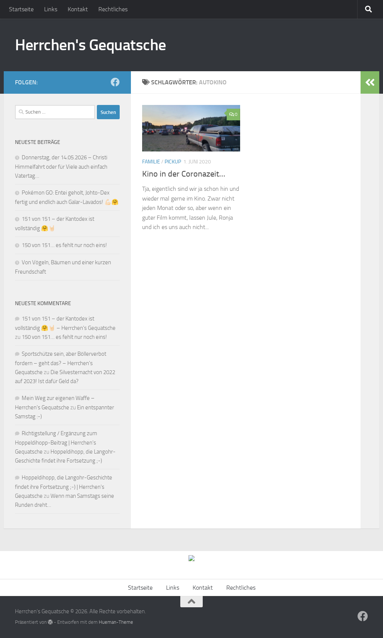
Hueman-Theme (116, 622)
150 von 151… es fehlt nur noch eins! (64, 245)
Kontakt (78, 9)
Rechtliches (113, 9)
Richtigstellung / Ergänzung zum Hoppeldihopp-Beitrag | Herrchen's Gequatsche (56, 442)
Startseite (21, 9)
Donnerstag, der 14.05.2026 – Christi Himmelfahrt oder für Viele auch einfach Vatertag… (61, 166)
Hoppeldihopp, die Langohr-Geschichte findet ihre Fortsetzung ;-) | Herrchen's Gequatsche (63, 486)
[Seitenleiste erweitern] (370, 82)
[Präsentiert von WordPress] (50, 622)
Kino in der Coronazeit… (183, 174)
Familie (151, 162)
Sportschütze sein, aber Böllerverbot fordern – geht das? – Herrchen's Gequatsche (60, 363)
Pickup (173, 162)
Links (50, 9)
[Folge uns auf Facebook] (115, 82)
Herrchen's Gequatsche (90, 45)
